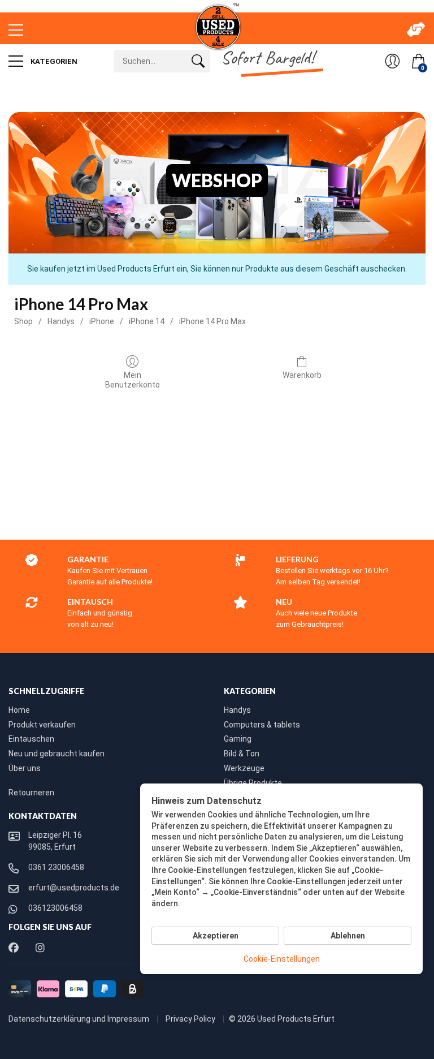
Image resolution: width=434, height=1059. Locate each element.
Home (19, 709)
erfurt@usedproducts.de (73, 887)
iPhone (101, 321)
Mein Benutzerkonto (132, 380)
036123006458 (55, 907)
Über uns (24, 768)
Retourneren (31, 792)
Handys (61, 321)
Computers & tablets (262, 724)
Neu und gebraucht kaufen (56, 753)
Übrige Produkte (253, 782)
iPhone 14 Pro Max (212, 321)
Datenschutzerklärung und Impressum (79, 1018)
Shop (23, 321)
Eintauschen (31, 738)
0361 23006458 (56, 867)
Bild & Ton (241, 753)
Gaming (237, 738)
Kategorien (53, 61)
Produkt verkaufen (42, 724)
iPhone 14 (146, 321)
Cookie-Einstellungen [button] (282, 958)
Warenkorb (302, 375)
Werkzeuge (244, 768)
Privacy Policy (191, 1018)
